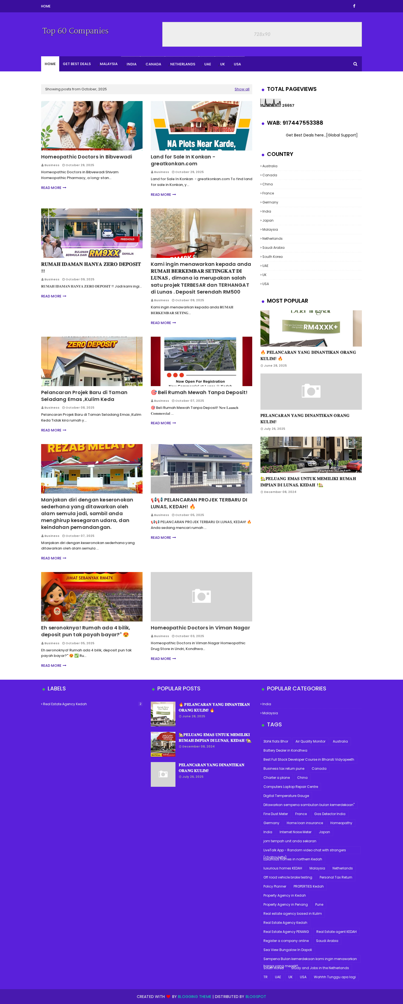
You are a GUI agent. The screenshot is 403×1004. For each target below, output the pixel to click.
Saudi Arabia (273, 247)
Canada (153, 64)
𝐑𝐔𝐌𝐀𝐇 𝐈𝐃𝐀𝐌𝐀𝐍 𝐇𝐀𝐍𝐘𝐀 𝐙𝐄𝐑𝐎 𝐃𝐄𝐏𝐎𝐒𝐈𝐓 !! (91, 267)
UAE (207, 64)
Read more (51, 187)
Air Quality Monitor (310, 741)
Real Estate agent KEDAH (336, 931)
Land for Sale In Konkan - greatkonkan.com (183, 160)
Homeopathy (341, 823)
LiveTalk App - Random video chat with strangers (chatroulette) (304, 851)
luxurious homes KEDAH (282, 868)
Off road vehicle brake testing (287, 877)
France (268, 193)
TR (265, 977)
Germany (270, 202)
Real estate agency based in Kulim (292, 913)
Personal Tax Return (336, 877)
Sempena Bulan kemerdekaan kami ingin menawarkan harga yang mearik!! (310, 959)
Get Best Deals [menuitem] (77, 63)
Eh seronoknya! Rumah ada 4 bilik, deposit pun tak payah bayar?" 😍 (85, 631)
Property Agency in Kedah (284, 895)
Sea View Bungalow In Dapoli (287, 949)
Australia (269, 166)
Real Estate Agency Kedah (92, 704)
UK (222, 64)
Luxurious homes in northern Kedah (292, 859)
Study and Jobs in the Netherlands (320, 968)
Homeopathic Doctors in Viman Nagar (200, 627)
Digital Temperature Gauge (286, 795)
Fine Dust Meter (275, 813)
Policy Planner (274, 886)
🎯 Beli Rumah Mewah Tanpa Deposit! (199, 392)
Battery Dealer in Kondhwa (285, 750)
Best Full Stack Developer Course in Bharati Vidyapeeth (308, 759)
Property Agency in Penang (285, 904)
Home (45, 6)
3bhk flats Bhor (275, 741)
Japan (268, 220)
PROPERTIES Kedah (309, 886)
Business (51, 165)
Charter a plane (276, 777)
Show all (242, 89)
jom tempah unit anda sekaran (289, 841)
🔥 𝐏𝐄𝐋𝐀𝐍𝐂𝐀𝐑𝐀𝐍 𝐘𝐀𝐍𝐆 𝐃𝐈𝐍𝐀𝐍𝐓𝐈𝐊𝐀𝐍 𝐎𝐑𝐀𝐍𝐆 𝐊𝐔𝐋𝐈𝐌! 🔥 (308, 355)
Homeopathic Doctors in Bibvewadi (86, 156)
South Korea (272, 256)
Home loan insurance (305, 823)
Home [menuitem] (50, 63)
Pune (319, 904)
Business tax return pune (283, 768)
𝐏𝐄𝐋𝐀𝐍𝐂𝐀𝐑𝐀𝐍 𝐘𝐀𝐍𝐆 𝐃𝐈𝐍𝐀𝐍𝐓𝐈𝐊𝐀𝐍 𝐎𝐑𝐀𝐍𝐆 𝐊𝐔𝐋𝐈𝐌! (305, 418)
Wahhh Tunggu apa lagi (335, 977)
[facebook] (354, 6)
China (267, 184)
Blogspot (256, 996)
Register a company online (286, 940)
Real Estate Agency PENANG (286, 931)
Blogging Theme (194, 996)
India (132, 64)
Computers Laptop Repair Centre (290, 786)
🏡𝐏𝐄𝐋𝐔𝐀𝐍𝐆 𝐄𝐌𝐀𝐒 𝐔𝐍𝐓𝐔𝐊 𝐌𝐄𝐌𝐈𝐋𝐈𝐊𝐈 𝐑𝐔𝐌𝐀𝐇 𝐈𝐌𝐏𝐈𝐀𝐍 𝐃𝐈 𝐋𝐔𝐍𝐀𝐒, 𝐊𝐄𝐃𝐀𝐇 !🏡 (308, 482)
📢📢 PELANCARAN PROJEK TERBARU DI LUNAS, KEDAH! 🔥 (199, 503)
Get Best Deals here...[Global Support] (298, 135)
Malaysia (109, 63)
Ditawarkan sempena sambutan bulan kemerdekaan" (308, 804)
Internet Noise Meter (295, 832)
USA (237, 64)
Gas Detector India (329, 813)
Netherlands (182, 64)
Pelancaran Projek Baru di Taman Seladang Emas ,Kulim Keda (84, 396)
